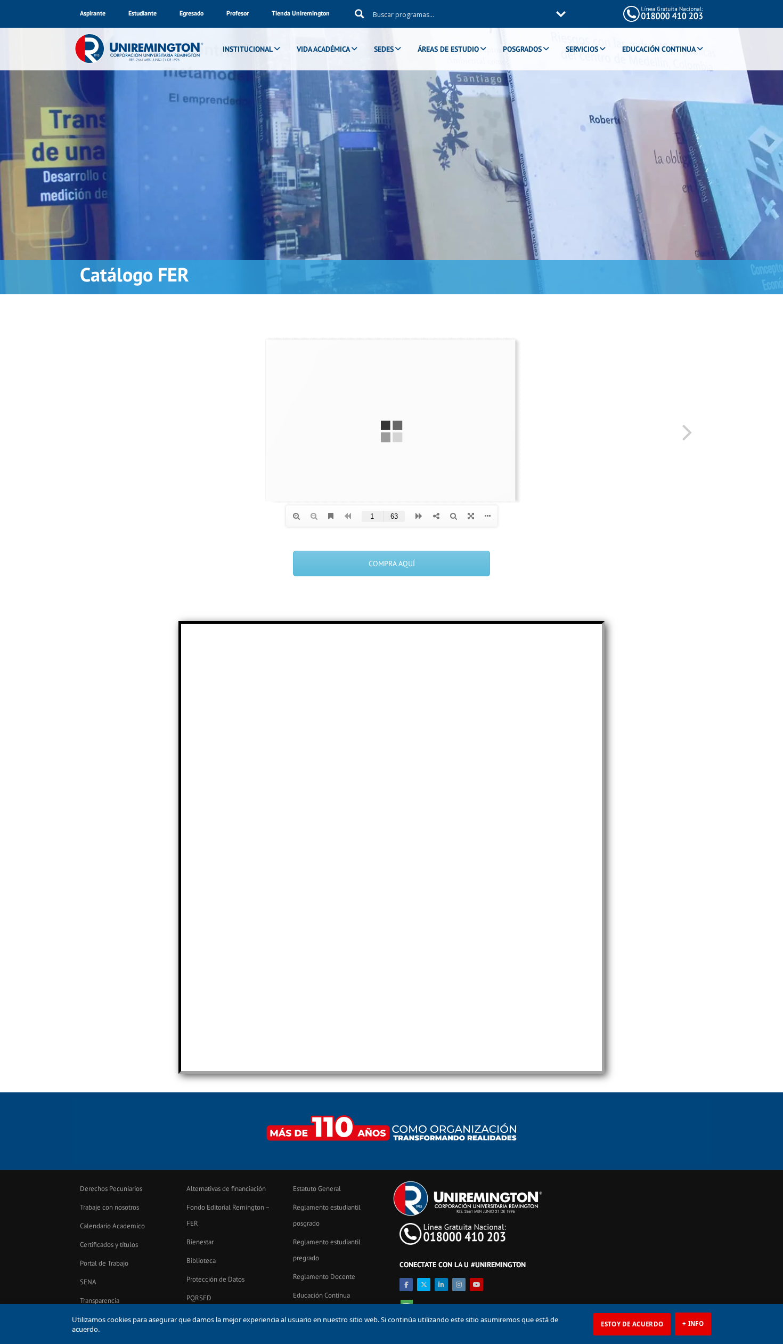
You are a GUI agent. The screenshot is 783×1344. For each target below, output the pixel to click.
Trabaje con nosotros (109, 1207)
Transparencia (99, 1300)
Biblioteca (201, 1260)
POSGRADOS (522, 49)
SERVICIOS (582, 49)
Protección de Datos (215, 1279)
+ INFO (693, 1323)
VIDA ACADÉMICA (323, 49)
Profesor (237, 13)
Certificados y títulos (109, 1244)
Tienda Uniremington (301, 13)
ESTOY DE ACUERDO (632, 1324)
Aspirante (92, 13)
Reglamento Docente (324, 1276)
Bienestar (200, 1241)
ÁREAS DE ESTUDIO (448, 49)
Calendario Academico (112, 1225)
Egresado (191, 13)
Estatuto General (317, 1188)
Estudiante (142, 13)
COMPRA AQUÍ (392, 563)
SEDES (384, 49)
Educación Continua (321, 1295)
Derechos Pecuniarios (111, 1188)
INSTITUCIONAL (248, 49)
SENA (88, 1281)
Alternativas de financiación (226, 1188)
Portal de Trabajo (104, 1263)
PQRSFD (198, 1297)
